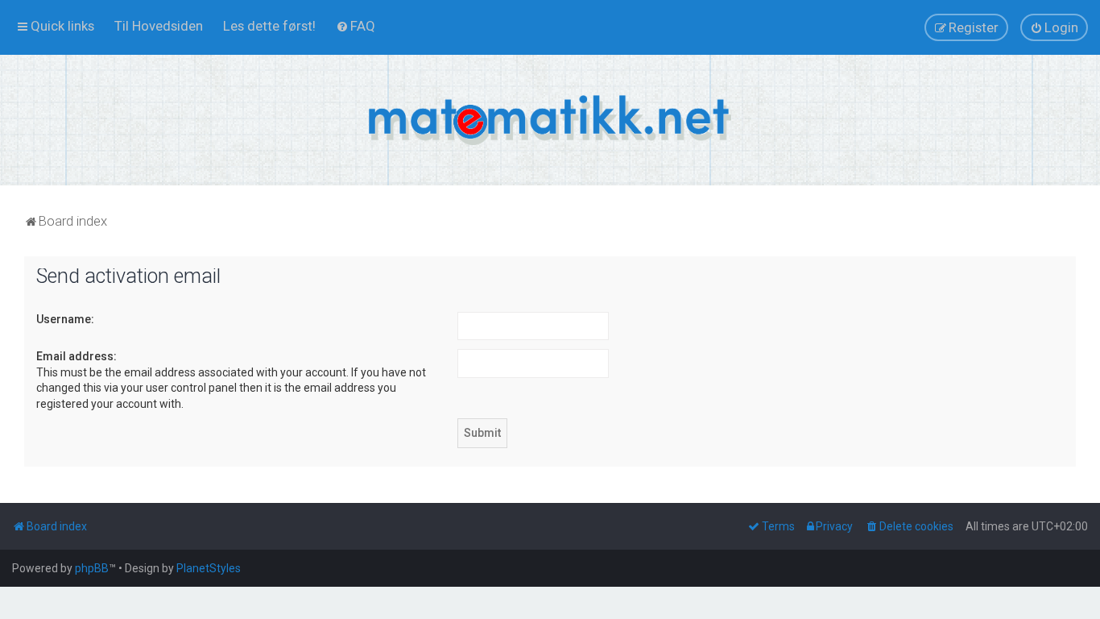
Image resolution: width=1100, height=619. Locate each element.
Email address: (76, 356)
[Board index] (550, 120)
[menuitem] (158, 26)
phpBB (92, 568)
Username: (65, 319)
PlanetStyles (208, 568)
